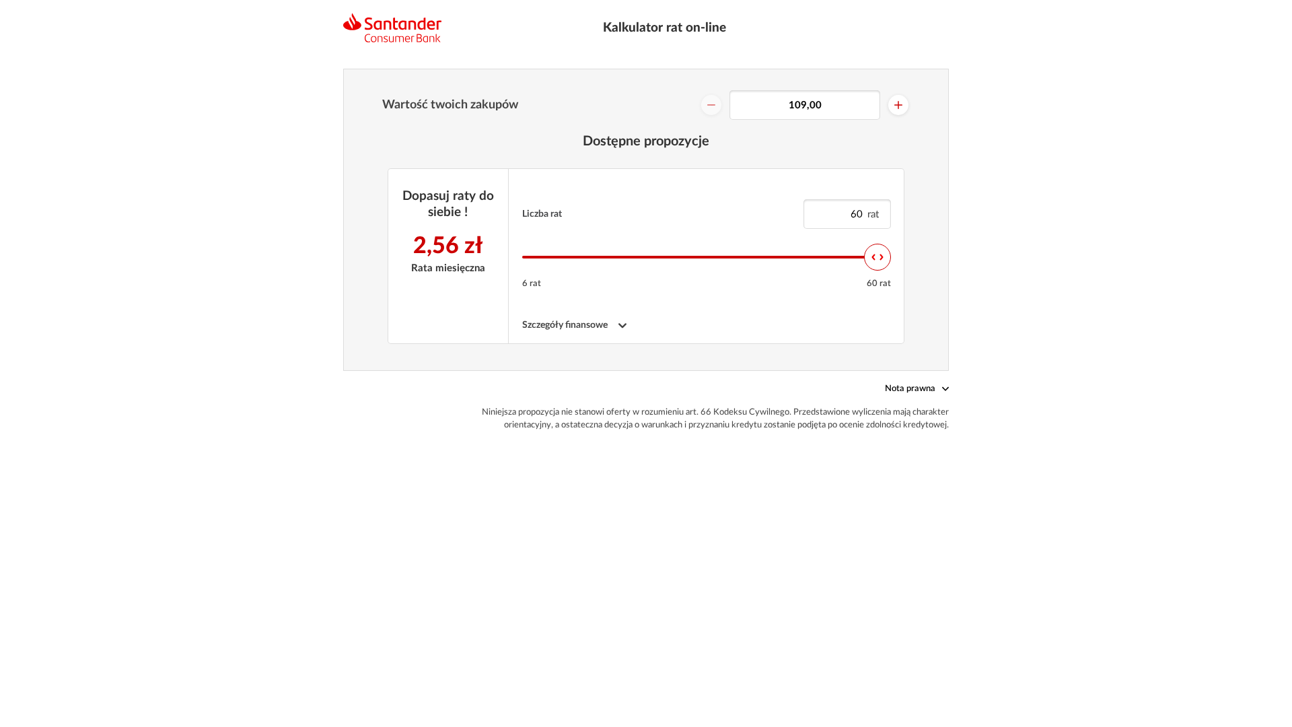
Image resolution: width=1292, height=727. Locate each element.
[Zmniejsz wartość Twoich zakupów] (711, 105)
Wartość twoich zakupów (450, 105)
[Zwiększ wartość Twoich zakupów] (898, 105)
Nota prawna (910, 388)
